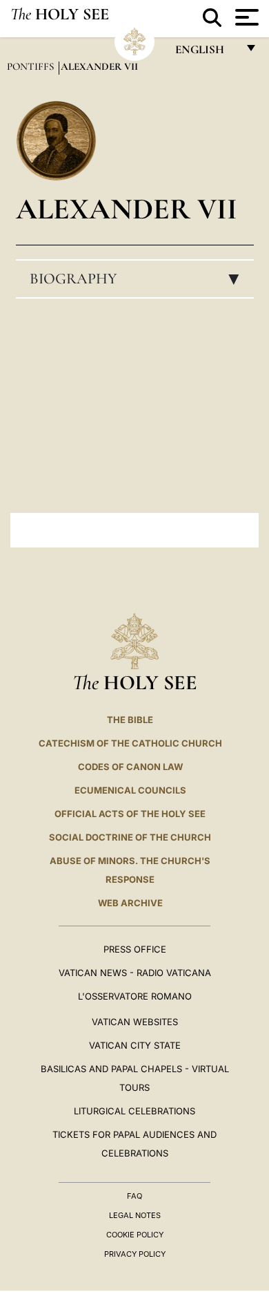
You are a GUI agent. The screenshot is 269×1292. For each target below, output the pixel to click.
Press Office (134, 949)
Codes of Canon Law (130, 766)
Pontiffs (32, 66)
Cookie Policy (134, 1234)
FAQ (134, 1196)
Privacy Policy (135, 1254)
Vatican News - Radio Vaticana (135, 972)
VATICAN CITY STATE (135, 1045)
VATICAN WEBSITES (135, 1021)
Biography (139, 279)
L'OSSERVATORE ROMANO (135, 996)
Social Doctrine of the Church (130, 837)
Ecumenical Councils (130, 790)
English (206, 53)
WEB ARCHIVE (130, 902)
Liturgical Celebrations (134, 1110)
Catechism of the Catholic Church (130, 743)
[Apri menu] (245, 17)
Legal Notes (135, 1215)
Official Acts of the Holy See (130, 813)
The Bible (130, 719)
